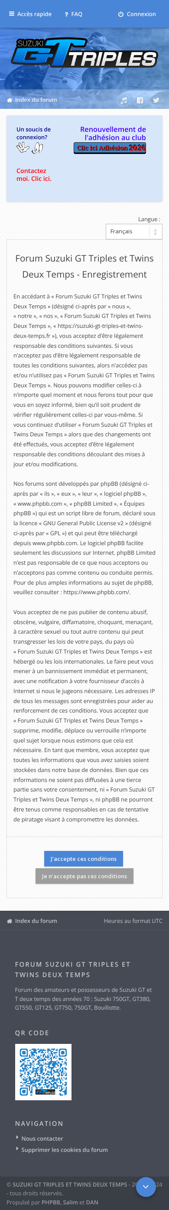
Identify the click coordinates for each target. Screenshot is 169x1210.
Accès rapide (34, 14)
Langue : (149, 219)
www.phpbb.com (54, 543)
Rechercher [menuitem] (107, 98)
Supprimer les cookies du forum (65, 1150)
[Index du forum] (84, 59)
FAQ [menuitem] (76, 14)
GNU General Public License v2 (83, 523)
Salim (70, 1202)
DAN (92, 1202)
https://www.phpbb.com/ (96, 592)
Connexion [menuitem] (140, 14)
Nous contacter (42, 1138)
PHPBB (51, 1202)
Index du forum (36, 921)
